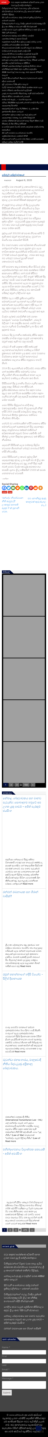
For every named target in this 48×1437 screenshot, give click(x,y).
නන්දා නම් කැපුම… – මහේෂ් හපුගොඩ (16, 99)
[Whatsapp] (22, 488)
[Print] (17, 488)
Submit (7, 1392)
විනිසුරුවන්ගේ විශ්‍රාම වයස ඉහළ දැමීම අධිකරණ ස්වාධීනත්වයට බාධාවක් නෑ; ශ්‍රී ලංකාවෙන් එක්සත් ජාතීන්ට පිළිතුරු (21, 11)
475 (25, 1230)
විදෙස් (10, 492)
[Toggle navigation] (9, 167)
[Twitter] (8, 488)
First (4, 1356)
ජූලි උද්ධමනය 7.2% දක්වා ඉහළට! (15, 84)
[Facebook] (4, 488)
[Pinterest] (31, 488)
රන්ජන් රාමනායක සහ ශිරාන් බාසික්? (22, 1328)
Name (6, 1347)
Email (5, 1369)
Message (7, 1378)
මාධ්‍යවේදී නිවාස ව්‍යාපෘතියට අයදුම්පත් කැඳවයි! (20, 54)
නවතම (5, 492)
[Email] (13, 488)
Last (4, 1365)
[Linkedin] (26, 488)
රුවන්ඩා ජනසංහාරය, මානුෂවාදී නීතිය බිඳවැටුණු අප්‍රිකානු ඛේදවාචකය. (22, 1064)
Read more (28, 883)
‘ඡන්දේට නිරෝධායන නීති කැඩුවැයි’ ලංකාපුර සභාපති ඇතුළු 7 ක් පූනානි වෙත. (12, 504)
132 (26, 784)
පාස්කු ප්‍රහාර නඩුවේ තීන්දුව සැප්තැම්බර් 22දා (19, 57)
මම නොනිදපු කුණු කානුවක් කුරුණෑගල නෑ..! (36, 501)
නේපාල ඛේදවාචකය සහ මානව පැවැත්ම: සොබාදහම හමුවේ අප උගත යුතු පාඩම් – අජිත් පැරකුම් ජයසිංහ (24, 1319)
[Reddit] (35, 488)
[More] (40, 488)
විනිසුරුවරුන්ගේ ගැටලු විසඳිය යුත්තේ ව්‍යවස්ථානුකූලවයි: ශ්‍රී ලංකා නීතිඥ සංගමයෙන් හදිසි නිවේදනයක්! (22, 1297)
